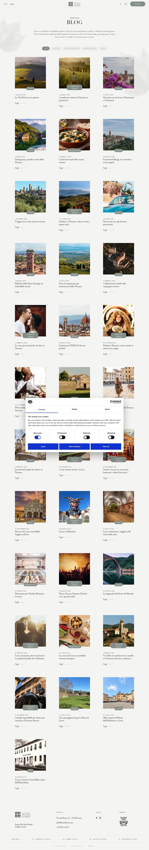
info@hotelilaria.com (64, 823)
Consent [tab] (42, 409)
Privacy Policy (77, 846)
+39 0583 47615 (62, 827)
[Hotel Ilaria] (74, 4)
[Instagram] (100, 818)
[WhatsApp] (126, 4)
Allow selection (74, 446)
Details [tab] (74, 409)
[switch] (62, 437)
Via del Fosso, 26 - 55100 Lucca (69, 818)
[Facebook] (96, 818)
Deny (43, 446)
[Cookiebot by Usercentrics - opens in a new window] (111, 402)
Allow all (106, 446)
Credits (91, 846)
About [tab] (107, 409)
